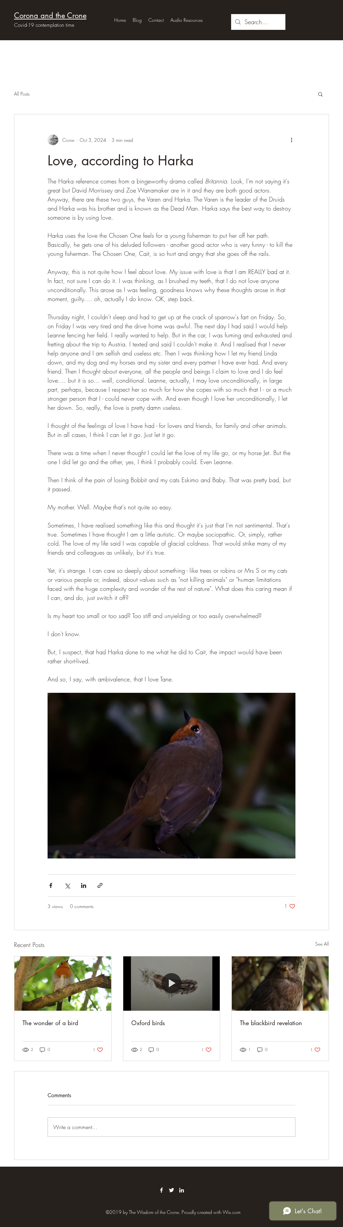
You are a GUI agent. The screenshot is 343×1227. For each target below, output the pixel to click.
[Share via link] (100, 885)
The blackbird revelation (271, 1023)
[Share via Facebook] (51, 885)
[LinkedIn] (181, 1190)
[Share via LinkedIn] (83, 885)
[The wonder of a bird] (62, 983)
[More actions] (291, 140)
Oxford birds (148, 1023)
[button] (320, 94)
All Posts (21, 94)
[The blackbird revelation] (280, 983)
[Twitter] (171, 1190)
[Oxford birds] (171, 983)
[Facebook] (161, 1190)
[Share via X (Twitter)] (67, 885)
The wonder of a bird (50, 1023)
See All (322, 944)
